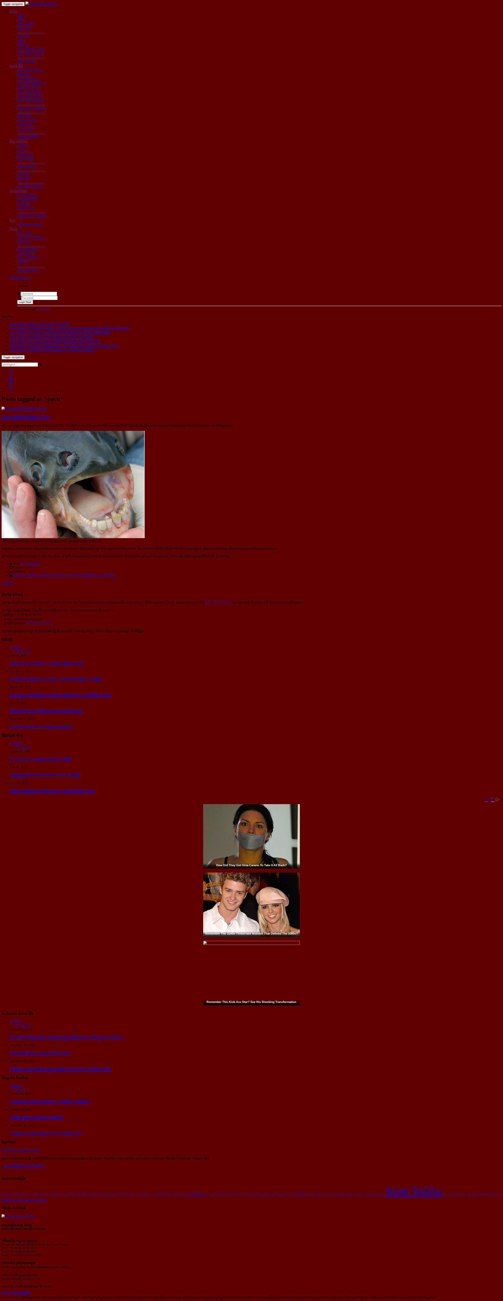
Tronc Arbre (138, 1194)
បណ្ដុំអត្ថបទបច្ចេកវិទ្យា (30, 186)
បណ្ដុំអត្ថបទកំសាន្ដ (28, 270)
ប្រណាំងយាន (25, 154)
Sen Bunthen (249, 1194)
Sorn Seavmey (350, 1194)
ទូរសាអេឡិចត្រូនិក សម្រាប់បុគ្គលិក (24, 1166)
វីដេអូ (12, 220)
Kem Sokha (414, 1191)
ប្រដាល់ (21, 150)
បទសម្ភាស (23, 204)
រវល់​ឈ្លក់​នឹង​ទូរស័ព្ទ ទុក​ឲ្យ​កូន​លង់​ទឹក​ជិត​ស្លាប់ (40, 1053)
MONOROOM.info (218, 602)
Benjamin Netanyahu (33, 1200)
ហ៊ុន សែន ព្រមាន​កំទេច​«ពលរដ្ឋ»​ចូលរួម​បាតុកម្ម (41, 727)
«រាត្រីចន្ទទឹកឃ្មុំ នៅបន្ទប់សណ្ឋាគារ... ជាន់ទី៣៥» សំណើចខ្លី (49, 1102)
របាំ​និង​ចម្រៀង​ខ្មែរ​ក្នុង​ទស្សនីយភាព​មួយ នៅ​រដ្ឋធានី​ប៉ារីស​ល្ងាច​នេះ (52, 791)
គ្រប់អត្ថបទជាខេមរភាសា (68, 575)
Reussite (198, 1194)
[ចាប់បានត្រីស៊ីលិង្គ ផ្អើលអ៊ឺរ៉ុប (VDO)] (24, 409)
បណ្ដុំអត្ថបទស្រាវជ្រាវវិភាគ (32, 216)
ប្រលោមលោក (25, 254)
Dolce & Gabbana (11, 1194)
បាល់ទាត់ (22, 146)
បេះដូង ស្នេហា (25, 129)
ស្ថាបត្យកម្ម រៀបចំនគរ (29, 70)
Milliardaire (299, 1194)
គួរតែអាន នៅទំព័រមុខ (40, 575)
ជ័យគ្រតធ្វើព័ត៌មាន (28, 250)
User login (22, 277)
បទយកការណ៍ (25, 208)
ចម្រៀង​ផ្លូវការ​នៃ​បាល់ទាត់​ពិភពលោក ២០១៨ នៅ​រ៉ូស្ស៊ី (44, 775)
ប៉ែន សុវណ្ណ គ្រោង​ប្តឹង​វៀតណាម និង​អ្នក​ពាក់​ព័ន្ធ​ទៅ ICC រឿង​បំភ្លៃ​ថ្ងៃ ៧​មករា (60, 695)
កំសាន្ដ (13, 229)
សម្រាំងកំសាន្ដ (107, 575)
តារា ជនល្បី (24, 233)
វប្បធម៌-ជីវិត (16, 66)
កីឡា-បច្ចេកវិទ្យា (18, 141)
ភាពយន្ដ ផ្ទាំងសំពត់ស (30, 96)
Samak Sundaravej (330, 1194)
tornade (47, 1194)
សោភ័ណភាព (25, 125)
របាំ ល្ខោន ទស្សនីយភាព (31, 83)
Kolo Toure (234, 1194)
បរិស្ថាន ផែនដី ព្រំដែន (29, 54)
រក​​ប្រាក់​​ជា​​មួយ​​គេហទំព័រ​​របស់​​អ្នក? (21, 1150)
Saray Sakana (265, 1194)
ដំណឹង (13, 11)
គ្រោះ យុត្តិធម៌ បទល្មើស (31, 49)
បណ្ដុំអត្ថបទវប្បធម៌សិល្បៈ (32, 108)
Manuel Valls (122, 1194)
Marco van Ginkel (32, 1194)
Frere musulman (491, 1194)
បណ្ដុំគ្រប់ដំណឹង (26, 61)
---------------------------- (31, 32)
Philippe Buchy (94, 1194)
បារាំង (20, 20)
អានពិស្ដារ (7, 583)
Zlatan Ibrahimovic (167, 1194)
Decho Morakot (470, 1194)
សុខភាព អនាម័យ (27, 120)
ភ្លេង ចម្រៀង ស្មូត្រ (28, 79)
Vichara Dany (60, 1194)
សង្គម (20, 41)
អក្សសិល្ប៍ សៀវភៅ (28, 87)
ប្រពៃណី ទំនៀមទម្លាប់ (30, 100)
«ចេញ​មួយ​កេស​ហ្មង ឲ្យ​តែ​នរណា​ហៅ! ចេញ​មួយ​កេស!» (46, 1133)
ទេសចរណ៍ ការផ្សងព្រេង (31, 237)
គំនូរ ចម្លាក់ (23, 74)
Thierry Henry (282, 1194)
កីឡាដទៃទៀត (25, 159)
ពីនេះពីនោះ (23, 242)
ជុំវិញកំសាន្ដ (90, 575)
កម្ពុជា (20, 15)
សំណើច (22, 263)
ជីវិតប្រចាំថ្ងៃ (24, 116)
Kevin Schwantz (451, 1194)
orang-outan (212, 1194)
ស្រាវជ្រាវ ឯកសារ (27, 199)
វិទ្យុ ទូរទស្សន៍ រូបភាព (29, 92)
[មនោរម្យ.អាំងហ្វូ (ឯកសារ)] (41, 4)
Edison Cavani (10, 1200)
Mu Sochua (77, 1194)
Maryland (185, 1194)
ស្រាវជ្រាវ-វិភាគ (18, 191)
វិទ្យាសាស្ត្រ (23, 179)
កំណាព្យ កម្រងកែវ (28, 258)
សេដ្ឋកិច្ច (22, 45)
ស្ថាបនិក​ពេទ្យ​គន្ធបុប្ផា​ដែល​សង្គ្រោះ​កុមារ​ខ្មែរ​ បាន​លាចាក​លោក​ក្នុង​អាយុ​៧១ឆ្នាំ (60, 1069)
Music (222, 1194)
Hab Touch (313, 1194)
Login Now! (25, 302)
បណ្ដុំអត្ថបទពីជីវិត (27, 137)
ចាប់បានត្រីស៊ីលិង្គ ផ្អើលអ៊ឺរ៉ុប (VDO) (26, 417)
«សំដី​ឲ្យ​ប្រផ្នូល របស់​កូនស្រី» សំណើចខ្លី (36, 1118)
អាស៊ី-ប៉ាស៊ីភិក (25, 24)
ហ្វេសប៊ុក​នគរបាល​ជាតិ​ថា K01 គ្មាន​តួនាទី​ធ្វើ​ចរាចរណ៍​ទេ (47, 664)
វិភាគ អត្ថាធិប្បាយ (27, 195)
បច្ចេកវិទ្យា (23, 174)
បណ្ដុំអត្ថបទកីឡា (27, 166)
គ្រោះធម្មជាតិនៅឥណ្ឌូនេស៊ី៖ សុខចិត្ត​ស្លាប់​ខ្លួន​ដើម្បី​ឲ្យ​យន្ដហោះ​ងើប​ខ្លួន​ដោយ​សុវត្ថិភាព (66, 1038)
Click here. (43, 309)
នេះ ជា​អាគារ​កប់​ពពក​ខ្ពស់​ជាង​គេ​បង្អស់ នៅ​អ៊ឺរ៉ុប (40, 759)
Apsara (109, 1194)
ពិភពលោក (23, 28)
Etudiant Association (372, 1194)
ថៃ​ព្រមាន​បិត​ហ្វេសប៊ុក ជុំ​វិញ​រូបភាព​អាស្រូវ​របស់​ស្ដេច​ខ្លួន (46, 711)
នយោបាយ (23, 36)
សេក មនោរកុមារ (31, 563)
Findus (150, 1194)
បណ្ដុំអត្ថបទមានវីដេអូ (29, 225)
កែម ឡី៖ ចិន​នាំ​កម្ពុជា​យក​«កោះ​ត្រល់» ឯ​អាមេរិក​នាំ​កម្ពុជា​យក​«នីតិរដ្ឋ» (56, 679)
